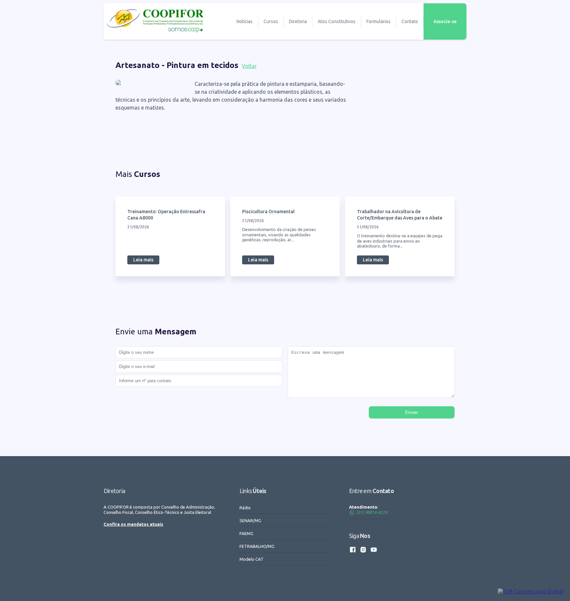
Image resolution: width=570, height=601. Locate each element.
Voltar (249, 66)
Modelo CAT (251, 559)
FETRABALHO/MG (256, 546)
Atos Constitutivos (337, 21)
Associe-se (445, 21)
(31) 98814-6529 (372, 512)
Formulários (378, 21)
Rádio (245, 507)
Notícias (245, 21)
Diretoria (298, 21)
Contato (409, 21)
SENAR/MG (250, 520)
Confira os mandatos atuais (133, 524)
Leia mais (143, 259)
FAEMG (246, 533)
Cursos (271, 21)
